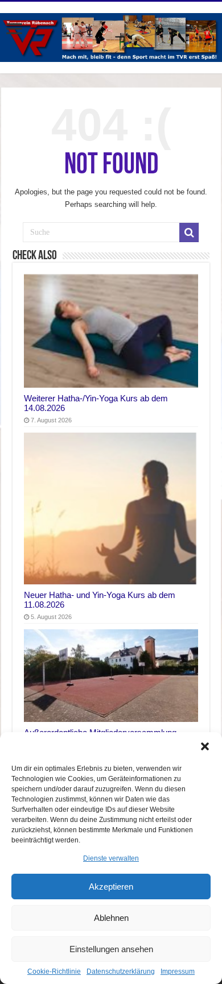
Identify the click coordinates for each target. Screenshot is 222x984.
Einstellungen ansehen (111, 949)
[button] (205, 746)
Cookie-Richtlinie (54, 971)
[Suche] (189, 232)
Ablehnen (111, 918)
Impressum (178, 971)
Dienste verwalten (111, 858)
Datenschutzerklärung (121, 971)
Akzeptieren (111, 886)
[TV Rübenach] (111, 35)
